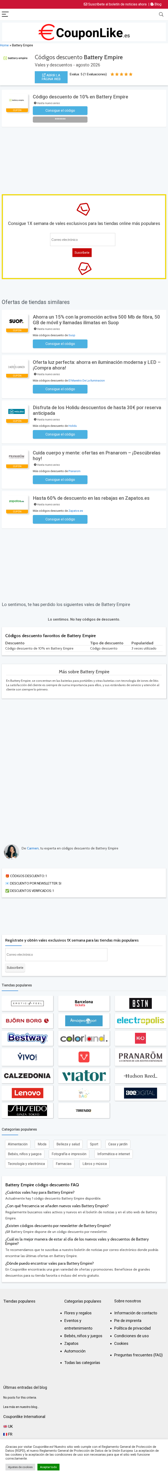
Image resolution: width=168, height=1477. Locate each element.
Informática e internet (113, 1154)
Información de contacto (135, 1313)
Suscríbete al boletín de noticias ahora (117, 4)
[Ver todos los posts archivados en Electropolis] (140, 1020)
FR (9, 1434)
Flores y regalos (78, 1313)
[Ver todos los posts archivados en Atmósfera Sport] (84, 1020)
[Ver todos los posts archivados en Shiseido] (27, 1110)
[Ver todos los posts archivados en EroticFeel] (27, 1003)
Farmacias (64, 1164)
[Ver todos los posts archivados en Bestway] (27, 1038)
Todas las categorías (82, 1362)
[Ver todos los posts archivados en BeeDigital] (140, 1093)
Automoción (75, 1351)
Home (4, 45)
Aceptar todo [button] (48, 1467)
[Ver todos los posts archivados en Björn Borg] (27, 1020)
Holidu (72, 425)
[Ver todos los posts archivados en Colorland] (84, 1038)
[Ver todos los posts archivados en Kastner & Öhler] (140, 1038)
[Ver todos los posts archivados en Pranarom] (140, 1057)
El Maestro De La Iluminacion (86, 380)
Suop (71, 335)
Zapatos (71, 1343)
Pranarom (74, 471)
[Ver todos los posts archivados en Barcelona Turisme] (84, 1003)
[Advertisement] (85, 159)
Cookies (121, 1343)
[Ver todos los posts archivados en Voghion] (84, 1057)
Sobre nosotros (127, 1301)
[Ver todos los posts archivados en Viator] (84, 1075)
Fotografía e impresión (69, 1154)
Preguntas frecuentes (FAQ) (138, 1355)
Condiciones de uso (131, 1336)
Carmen (33, 848)
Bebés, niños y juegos (25, 1154)
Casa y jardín (118, 1144)
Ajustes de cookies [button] (20, 1467)
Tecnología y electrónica (26, 1164)
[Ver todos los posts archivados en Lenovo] (27, 1093)
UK (10, 1426)
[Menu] (5, 14)
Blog (157, 4)
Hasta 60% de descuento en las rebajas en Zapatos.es (91, 498)
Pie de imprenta (127, 1320)
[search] (161, 14)
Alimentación (18, 1144)
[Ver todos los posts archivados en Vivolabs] (27, 1057)
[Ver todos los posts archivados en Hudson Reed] (140, 1075)
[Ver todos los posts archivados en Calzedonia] (27, 1075)
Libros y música (94, 1164)
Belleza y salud (68, 1144)
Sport (94, 1144)
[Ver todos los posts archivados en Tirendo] (84, 1110)
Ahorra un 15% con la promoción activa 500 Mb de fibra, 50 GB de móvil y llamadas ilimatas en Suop (96, 319)
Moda (42, 1144)
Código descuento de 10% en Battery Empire (80, 97)
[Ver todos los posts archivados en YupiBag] (84, 1093)
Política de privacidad (132, 1328)
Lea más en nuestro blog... (21, 1407)
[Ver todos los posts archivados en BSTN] (140, 1003)
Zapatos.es (75, 510)
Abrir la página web (51, 77)
